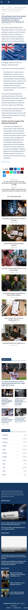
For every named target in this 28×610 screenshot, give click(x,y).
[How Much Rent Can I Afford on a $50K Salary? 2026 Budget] (14, 332)
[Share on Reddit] (7, 172)
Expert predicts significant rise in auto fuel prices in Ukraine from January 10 (13, 523)
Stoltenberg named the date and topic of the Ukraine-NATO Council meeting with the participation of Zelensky (13, 563)
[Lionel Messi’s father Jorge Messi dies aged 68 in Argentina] (20, 412)
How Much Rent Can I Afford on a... (14, 343)
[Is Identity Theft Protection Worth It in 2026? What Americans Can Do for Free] (14, 208)
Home (3, 7)
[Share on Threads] (21, 172)
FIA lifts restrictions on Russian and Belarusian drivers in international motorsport (20, 401)
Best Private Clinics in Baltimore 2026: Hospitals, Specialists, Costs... (17, 574)
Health (14, 446)
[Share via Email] (4, 175)
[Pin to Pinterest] (22, 169)
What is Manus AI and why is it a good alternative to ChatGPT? (12, 518)
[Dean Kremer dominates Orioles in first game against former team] (7, 412)
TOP (14, 467)
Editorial (8, 608)
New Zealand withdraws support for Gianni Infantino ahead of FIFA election (7, 401)
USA (14, 471)
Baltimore (14, 435)
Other (14, 449)
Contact (26, 608)
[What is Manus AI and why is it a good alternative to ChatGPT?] (14, 512)
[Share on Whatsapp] (11, 172)
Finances (10, 7)
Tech (14, 464)
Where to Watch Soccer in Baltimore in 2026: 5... (17, 583)
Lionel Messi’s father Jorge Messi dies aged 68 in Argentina (20, 419)
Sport (14, 460)
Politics (14, 453)
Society (14, 457)
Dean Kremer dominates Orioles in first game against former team (7, 420)
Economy (14, 438)
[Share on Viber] (18, 172)
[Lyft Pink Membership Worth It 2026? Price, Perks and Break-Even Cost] (14, 258)
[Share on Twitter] (18, 169)
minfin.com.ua (5, 162)
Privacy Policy (17, 608)
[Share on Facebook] (15, 169)
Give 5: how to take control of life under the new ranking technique (13, 528)
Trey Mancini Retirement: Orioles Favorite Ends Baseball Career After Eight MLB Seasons (13, 383)
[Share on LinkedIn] (4, 172)
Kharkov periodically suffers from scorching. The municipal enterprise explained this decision (12, 550)
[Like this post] (11, 169)
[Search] (26, 2)
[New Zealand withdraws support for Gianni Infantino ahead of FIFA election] (7, 393)
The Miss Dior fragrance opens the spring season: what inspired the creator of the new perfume (13, 557)
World (14, 475)
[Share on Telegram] (14, 172)
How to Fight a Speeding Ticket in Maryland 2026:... (17, 592)
